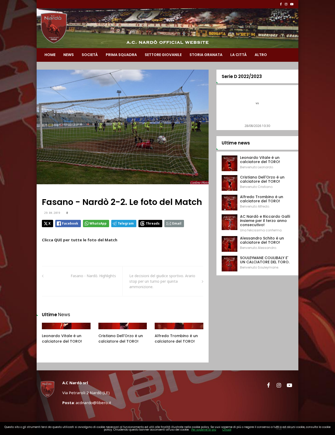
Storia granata (205, 54)
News (68, 54)
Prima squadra (121, 54)
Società (90, 54)
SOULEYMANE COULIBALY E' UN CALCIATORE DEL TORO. (264, 260)
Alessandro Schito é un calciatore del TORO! (262, 240)
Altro (261, 54)
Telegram (126, 223)
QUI (58, 239)
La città (238, 54)
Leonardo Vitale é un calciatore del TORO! (62, 338)
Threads (153, 223)
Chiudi (226, 430)
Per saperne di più (203, 430)
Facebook (70, 223)
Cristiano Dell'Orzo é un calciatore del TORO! (120, 338)
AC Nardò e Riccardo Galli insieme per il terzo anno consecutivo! (265, 220)
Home (49, 54)
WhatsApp (98, 223)
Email (176, 223)
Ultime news (236, 143)
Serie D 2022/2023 (242, 76)
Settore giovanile (163, 54)
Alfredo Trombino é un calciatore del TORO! (176, 338)
